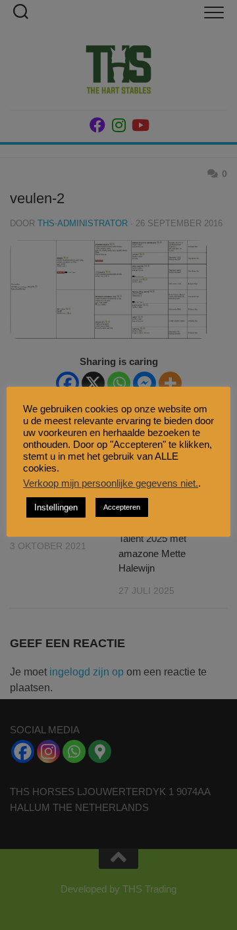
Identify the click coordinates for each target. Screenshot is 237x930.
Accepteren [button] (121, 507)
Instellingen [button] (56, 507)
